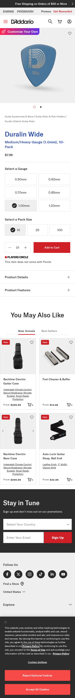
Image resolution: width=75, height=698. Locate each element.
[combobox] (36, 524)
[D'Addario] (22, 21)
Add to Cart (51, 247)
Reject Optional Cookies (37, 675)
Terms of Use (37, 649)
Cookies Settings (37, 662)
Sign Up (58, 537)
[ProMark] (25, 11)
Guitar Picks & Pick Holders (50, 116)
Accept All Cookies (37, 689)
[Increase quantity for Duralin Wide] (25, 247)
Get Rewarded (62, 11)
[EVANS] (8, 11)
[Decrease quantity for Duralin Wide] (9, 247)
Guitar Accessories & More (19, 116)
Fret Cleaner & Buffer (56, 379)
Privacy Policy (31, 646)
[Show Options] (68, 524)
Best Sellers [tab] (49, 331)
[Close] (5, 622)
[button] (40, 107)
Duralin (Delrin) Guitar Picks (20, 121)
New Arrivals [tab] (26, 331)
